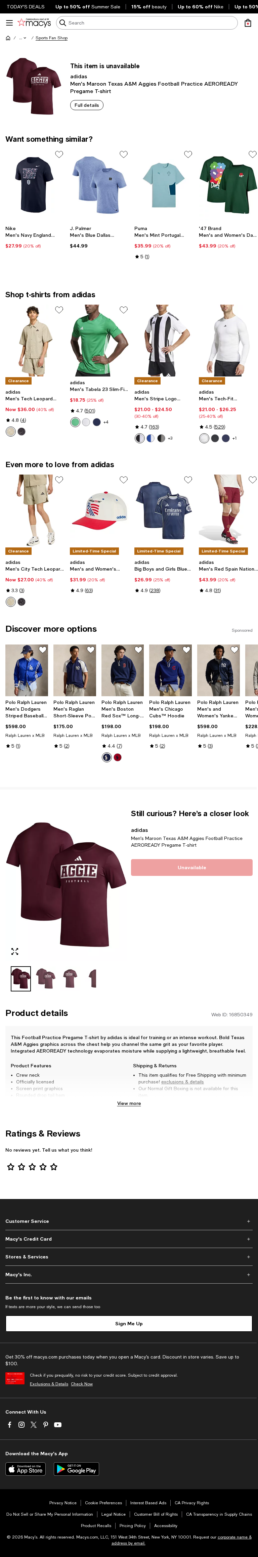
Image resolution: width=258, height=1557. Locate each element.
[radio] (10, 431)
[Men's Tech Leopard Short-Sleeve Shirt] (34, 341)
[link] (34, 237)
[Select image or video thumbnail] (21, 978)
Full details (87, 105)
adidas (78, 76)
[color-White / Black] (140, 438)
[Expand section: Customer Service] (129, 1221)
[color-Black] (21, 432)
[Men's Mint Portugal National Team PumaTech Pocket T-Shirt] (164, 185)
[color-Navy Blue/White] (97, 422)
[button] (23, 38)
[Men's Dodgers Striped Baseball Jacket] (26, 670)
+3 (170, 438)
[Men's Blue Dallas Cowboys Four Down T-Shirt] (99, 185)
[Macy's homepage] (8, 38)
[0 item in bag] (248, 23)
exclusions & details (182, 1081)
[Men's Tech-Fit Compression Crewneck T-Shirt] (228, 341)
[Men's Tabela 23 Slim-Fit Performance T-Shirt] (99, 341)
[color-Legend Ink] (226, 438)
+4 (106, 422)
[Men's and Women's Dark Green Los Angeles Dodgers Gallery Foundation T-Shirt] (228, 185)
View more (129, 1103)
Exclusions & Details (49, 1384)
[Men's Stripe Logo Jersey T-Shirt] (164, 341)
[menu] (9, 23)
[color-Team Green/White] (75, 422)
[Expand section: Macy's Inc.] (129, 1274)
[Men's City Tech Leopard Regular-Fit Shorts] (34, 511)
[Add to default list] (59, 154)
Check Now (82, 1384)
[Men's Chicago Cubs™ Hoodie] (170, 670)
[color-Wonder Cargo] (11, 432)
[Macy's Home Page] (34, 23)
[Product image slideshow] (66, 885)
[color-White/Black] (86, 422)
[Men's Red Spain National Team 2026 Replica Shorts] (228, 511)
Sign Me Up (129, 1323)
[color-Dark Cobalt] (107, 757)
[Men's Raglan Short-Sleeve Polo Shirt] (74, 670)
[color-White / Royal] (150, 438)
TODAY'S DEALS (26, 6)
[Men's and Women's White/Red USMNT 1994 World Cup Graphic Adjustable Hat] (99, 511)
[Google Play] (76, 1469)
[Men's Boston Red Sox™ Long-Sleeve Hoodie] (122, 670)
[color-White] (204, 438)
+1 (234, 438)
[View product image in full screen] (15, 951)
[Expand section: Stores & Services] (129, 1256)
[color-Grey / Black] (161, 438)
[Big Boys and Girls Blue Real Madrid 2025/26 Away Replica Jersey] (164, 511)
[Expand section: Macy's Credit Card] (129, 1239)
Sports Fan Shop (52, 38)
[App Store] (25, 1469)
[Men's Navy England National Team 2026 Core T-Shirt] (34, 185)
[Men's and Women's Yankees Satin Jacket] (218, 670)
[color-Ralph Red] (118, 757)
